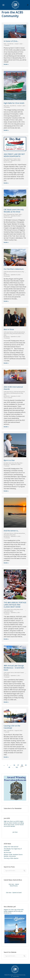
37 (18, 765)
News (5, 43)
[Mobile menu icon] (3, 5)
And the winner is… (11, 531)
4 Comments (7, 107)
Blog (5, 105)
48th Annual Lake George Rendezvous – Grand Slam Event (14, 667)
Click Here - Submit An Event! (14, 892)
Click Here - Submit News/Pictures (14, 885)
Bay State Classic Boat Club (10, 463)
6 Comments (7, 276)
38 (22, 765)
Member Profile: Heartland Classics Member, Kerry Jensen (13, 855)
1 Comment (6, 45)
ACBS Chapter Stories (9, 609)
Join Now (15, 832)
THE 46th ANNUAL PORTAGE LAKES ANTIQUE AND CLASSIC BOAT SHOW (15, 604)
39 (25, 765)
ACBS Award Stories (8, 332)
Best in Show (9, 329)
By (10, 43)
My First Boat (7, 852)
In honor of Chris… (11, 41)
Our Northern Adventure (14, 269)
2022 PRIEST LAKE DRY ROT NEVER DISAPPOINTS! (14, 155)
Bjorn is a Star (9, 460)
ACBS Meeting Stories (15, 393)
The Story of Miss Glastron (11, 858)
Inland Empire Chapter (11, 159)
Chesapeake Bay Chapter (12, 214)
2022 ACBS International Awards (13, 388)
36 (14, 765)
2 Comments (7, 538)
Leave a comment (8, 162)
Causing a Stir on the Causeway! (12, 727)
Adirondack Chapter (19, 672)
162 (17, 767)
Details (6, 64)
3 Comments (7, 338)
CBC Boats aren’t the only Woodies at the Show (14, 210)
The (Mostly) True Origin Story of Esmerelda (13, 849)
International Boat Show (18, 333)
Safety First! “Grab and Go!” (11, 846)
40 (9, 767)
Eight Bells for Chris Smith (14, 103)
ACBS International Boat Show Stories (12, 271)
